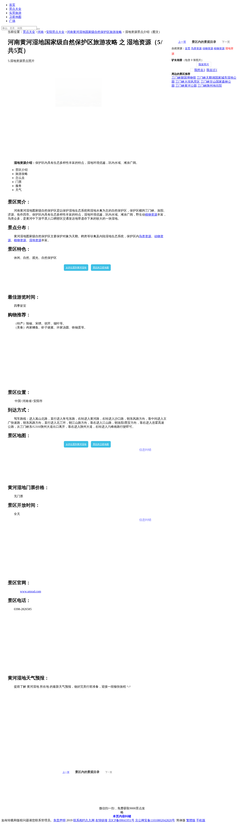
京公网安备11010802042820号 (155, 820)
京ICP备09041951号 (121, 820)
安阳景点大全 (55, 32)
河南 (41, 32)
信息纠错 (145, 449)
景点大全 (15, 8)
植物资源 (151, 214)
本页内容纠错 (122, 816)
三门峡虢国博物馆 (184, 77)
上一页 (66, 772)
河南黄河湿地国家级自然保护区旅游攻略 (94, 32)
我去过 (211, 70)
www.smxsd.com (30, 591)
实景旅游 (15, 12)
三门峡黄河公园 (186, 85)
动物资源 (207, 48)
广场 (12, 20)
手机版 (200, 820)
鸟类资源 (145, 236)
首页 (12, 4)
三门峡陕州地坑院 (209, 85)
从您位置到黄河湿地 (76, 267)
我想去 (199, 70)
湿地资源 (35, 240)
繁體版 (190, 820)
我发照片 (203, 64)
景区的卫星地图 (101, 267)
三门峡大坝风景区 (187, 81)
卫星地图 (15, 16)
